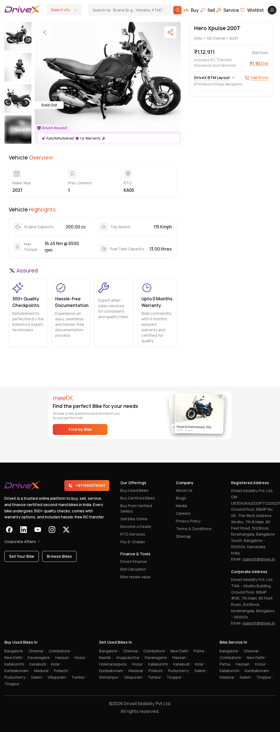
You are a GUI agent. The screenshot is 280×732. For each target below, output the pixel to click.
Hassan (63, 657)
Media (181, 505)
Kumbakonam (17, 670)
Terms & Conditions (194, 528)
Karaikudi (39, 664)
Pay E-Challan (132, 541)
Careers (183, 513)
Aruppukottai (128, 657)
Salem (37, 677)
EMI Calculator (133, 569)
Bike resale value (135, 576)
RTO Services (132, 534)
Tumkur (79, 677)
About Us (184, 490)
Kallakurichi (15, 664)
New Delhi (14, 657)
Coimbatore (60, 650)
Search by (124, 10)
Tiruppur (13, 683)
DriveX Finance (133, 561)
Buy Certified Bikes (137, 498)
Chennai (36, 650)
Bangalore (14, 650)
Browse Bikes (59, 556)
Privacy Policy (188, 521)
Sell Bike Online (134, 518)
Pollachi (62, 670)
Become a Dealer (135, 526)
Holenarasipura (114, 664)
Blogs (181, 498)
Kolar (56, 664)
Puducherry (16, 677)
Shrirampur (110, 677)
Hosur (81, 657)
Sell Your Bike (21, 556)
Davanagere (40, 657)
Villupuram (58, 677)
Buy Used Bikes (134, 490)
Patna (200, 650)
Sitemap (183, 536)
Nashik (106, 657)
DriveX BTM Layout (212, 77)
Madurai (42, 670)
